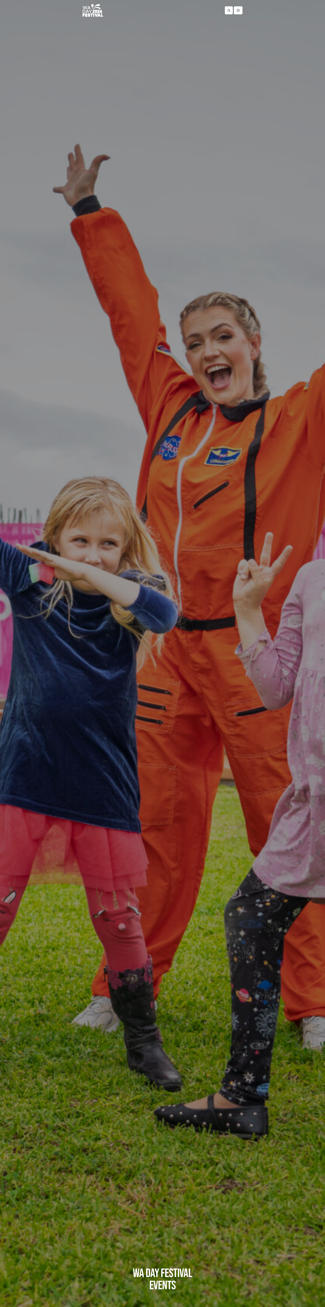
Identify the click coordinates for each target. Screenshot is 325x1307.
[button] (238, 10)
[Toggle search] (229, 10)
